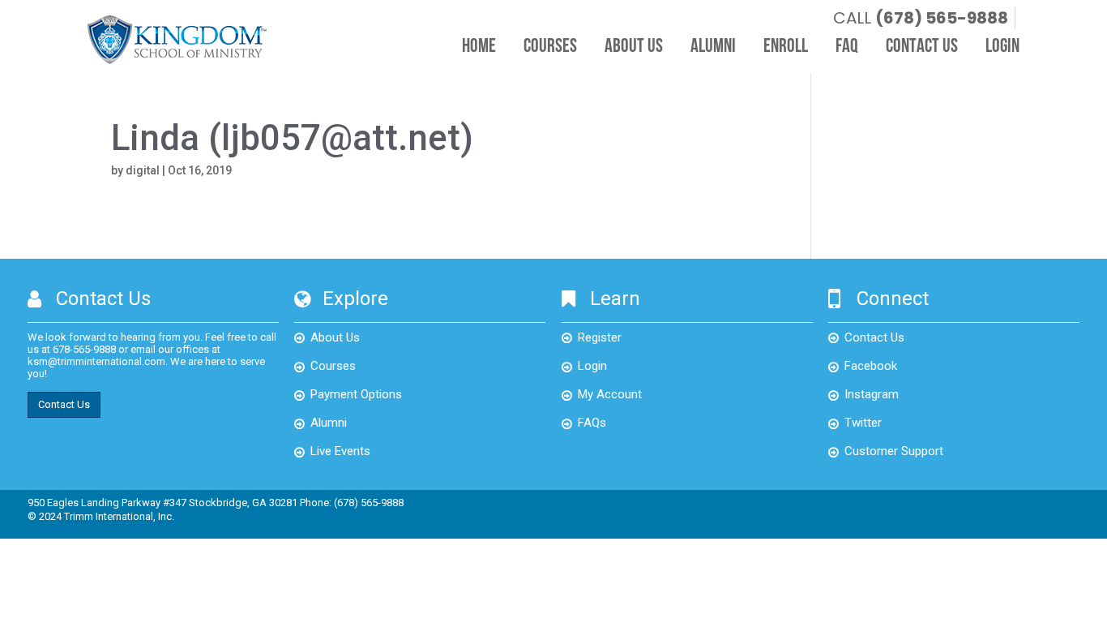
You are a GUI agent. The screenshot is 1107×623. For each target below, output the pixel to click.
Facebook (870, 366)
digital (143, 170)
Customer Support (893, 451)
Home (479, 47)
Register (600, 337)
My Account (610, 394)
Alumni (713, 47)
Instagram (871, 394)
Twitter (863, 422)
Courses (550, 47)
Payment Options (356, 394)
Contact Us (922, 47)
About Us (634, 47)
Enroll (785, 47)
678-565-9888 (84, 349)
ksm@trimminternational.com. (98, 361)
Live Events (340, 451)
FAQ (847, 47)
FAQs (592, 422)
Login (1002, 47)
